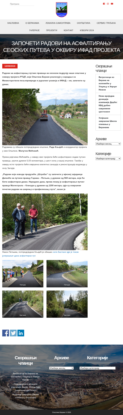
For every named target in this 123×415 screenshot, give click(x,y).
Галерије (34, 30)
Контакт (68, 30)
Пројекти (51, 30)
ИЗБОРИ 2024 (87, 30)
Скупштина (83, 23)
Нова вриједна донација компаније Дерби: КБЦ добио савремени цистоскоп (108, 104)
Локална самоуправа (58, 23)
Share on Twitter (13, 333)
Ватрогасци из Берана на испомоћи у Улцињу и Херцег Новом (108, 83)
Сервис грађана (106, 23)
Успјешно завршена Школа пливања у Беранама (108, 123)
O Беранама (32, 23)
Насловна (13, 23)
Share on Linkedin (20, 333)
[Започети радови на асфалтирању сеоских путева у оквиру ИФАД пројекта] (22, 273)
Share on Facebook (5, 333)
